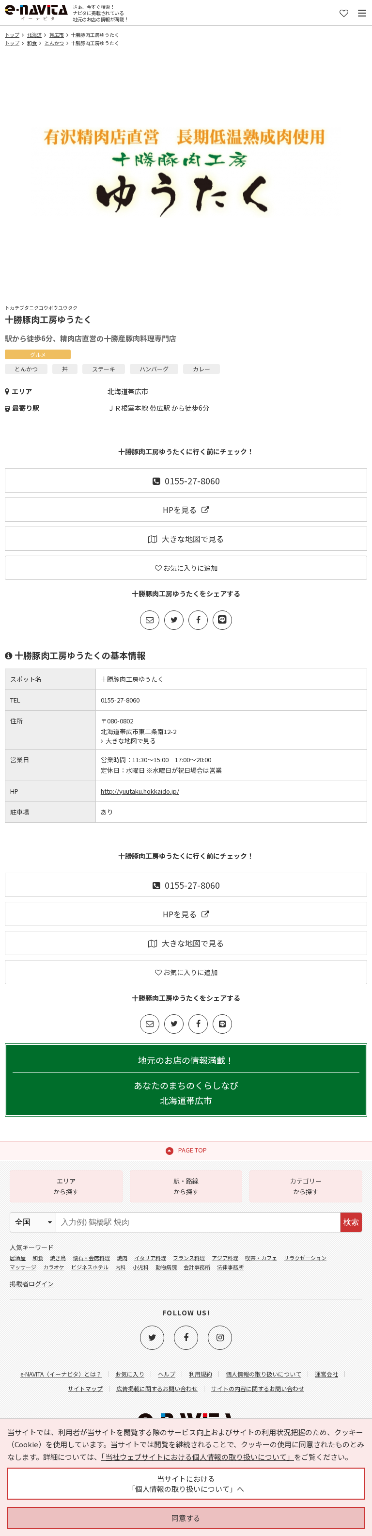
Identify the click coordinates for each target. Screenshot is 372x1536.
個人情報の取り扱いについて (263, 1374)
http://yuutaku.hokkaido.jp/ (140, 791)
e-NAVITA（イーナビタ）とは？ (61, 1374)
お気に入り (129, 1374)
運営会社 (326, 1374)
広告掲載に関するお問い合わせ (157, 1388)
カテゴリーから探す (306, 1186)
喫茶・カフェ (261, 1258)
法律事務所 (230, 1267)
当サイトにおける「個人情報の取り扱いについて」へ (186, 1483)
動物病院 (166, 1267)
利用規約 (200, 1374)
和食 (32, 43)
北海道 (34, 34)
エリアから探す (65, 1186)
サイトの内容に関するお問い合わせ (257, 1388)
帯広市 (56, 34)
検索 (351, 1222)
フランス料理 (189, 1258)
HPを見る (180, 509)
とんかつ (54, 43)
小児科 (141, 1267)
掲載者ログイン (32, 1283)
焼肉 (122, 1258)
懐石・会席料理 (91, 1258)
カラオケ (53, 1267)
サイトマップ (85, 1388)
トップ (12, 34)
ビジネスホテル (89, 1267)
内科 (120, 1267)
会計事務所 (197, 1267)
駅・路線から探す (186, 1186)
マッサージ (23, 1267)
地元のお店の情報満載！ (186, 1080)
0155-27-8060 (192, 480)
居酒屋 (18, 1258)
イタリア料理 (150, 1258)
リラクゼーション (305, 1258)
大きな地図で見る (193, 538)
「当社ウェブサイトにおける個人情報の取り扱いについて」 (197, 1457)
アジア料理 (225, 1258)
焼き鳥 (58, 1258)
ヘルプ (166, 1374)
